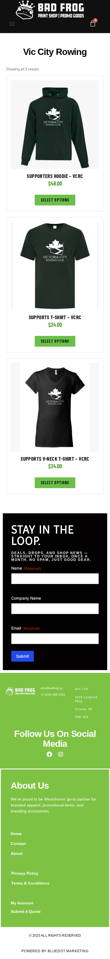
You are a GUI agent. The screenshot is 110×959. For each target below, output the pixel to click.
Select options (55, 200)
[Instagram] (60, 754)
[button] (12, 23)
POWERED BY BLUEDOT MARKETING (54, 951)
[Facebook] (49, 754)
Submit (22, 656)
